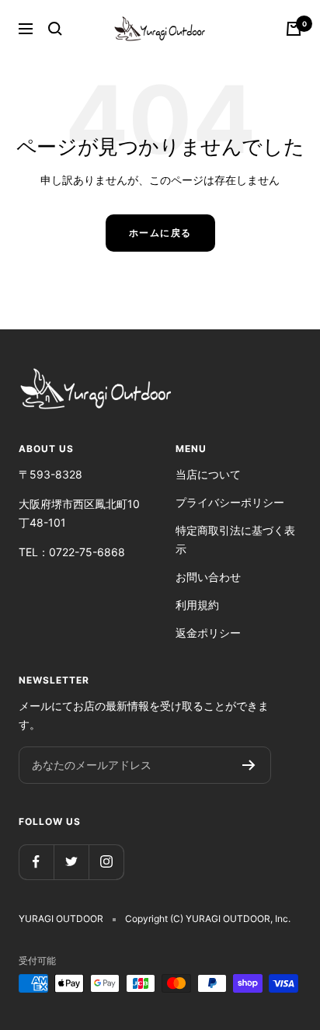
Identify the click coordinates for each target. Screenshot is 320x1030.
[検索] (55, 29)
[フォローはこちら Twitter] (71, 861)
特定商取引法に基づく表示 (235, 539)
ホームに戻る (160, 232)
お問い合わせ (208, 576)
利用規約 (197, 604)
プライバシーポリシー (230, 502)
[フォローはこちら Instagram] (106, 861)
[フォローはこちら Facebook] (36, 861)
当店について (208, 474)
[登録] (249, 765)
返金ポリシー (208, 632)
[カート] (293, 29)
